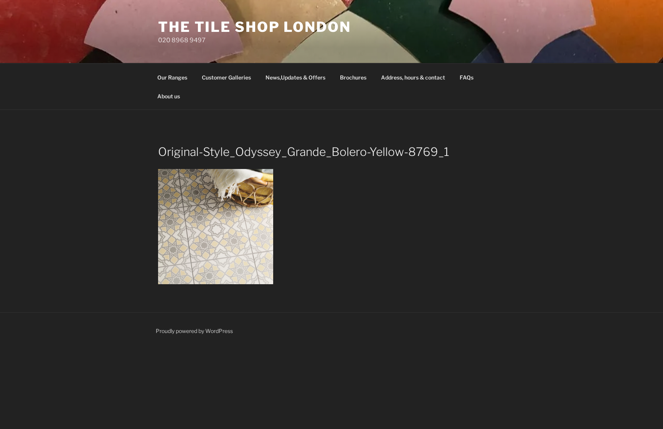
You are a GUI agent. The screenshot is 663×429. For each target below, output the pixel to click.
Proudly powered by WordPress (194, 331)
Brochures (353, 77)
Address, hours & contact (413, 77)
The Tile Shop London (254, 26)
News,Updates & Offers (295, 77)
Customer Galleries (226, 77)
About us (168, 96)
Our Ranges (172, 77)
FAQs (466, 77)
